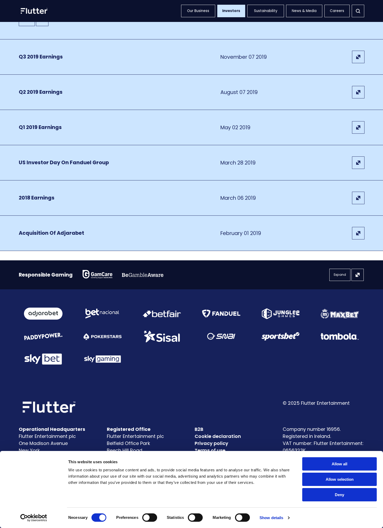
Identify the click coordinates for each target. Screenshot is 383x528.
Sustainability (265, 10)
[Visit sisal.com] (162, 336)
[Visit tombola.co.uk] (339, 336)
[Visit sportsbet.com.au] (280, 336)
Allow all (339, 464)
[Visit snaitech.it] (221, 336)
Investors (231, 10)
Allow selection (340, 479)
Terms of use (210, 450)
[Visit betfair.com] (162, 313)
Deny (339, 494)
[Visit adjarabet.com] (43, 314)
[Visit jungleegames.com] (280, 314)
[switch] (149, 517)
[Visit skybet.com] (43, 359)
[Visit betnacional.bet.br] (102, 313)
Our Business (198, 10)
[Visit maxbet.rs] (339, 314)
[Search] (358, 11)
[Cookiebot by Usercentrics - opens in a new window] (34, 518)
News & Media (304, 10)
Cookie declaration (218, 436)
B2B (199, 429)
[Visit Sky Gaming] (102, 359)
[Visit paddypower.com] (43, 336)
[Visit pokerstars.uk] (102, 336)
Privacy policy (211, 443)
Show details (271, 517)
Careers (337, 10)
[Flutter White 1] (33, 11)
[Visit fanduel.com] (221, 313)
